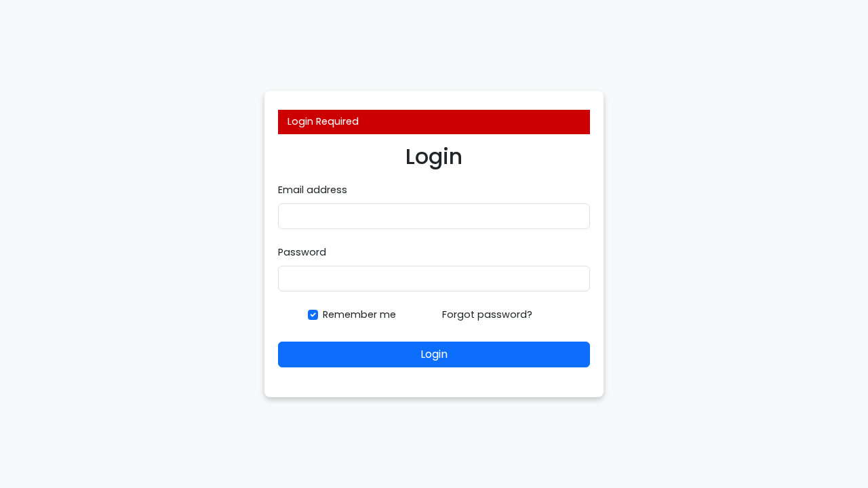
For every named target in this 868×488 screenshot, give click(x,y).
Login (434, 354)
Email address (312, 190)
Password (302, 252)
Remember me (359, 314)
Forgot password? (487, 314)
